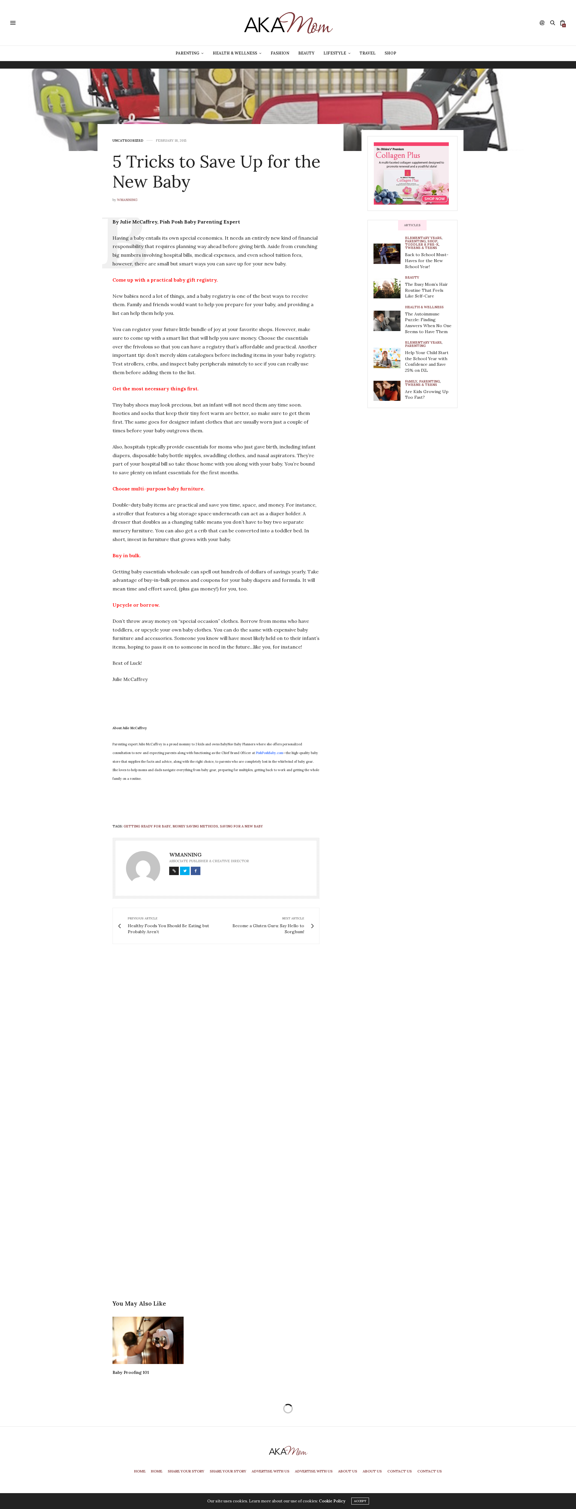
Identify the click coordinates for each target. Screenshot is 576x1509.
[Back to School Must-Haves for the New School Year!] (389, 254)
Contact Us (399, 1471)
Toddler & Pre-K (422, 244)
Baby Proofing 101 (130, 1372)
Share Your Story (186, 1471)
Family (411, 381)
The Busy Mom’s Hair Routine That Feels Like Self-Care (426, 290)
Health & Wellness (235, 53)
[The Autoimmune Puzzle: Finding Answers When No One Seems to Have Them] (389, 321)
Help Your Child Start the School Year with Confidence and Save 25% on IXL (426, 361)
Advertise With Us (271, 1471)
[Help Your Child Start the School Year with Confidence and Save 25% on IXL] (389, 358)
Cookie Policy (332, 1501)
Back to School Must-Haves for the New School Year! (426, 260)
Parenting (187, 53)
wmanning (127, 200)
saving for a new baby (241, 826)
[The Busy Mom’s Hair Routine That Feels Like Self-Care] (389, 288)
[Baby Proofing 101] (148, 1340)
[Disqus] (228, 1035)
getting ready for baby (147, 826)
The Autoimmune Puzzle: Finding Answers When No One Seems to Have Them (428, 322)
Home (140, 1471)
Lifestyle (334, 53)
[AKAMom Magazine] (288, 23)
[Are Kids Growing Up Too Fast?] (389, 391)
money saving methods (195, 826)
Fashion (280, 53)
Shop (390, 53)
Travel (368, 53)
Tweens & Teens (421, 248)
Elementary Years (423, 238)
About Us (347, 1471)
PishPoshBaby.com (269, 753)
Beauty (306, 53)
